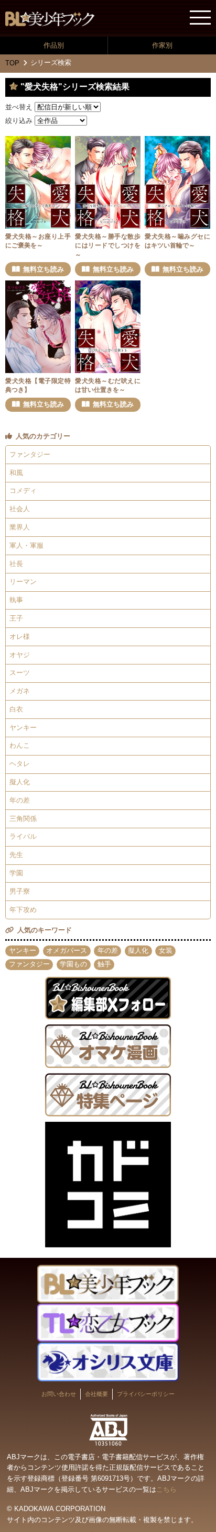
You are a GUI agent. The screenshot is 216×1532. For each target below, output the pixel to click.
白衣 (16, 709)
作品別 (54, 45)
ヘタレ (19, 764)
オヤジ (19, 655)
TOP (12, 63)
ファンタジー (29, 454)
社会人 (19, 509)
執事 (16, 600)
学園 (16, 873)
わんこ (19, 745)
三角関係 (23, 819)
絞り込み (19, 121)
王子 (16, 618)
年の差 (19, 800)
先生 (16, 855)
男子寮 (19, 891)
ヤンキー (23, 727)
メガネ (19, 691)
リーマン (23, 581)
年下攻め (23, 910)
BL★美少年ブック (49, 19)
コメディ (23, 490)
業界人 (19, 527)
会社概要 (96, 1394)
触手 (104, 964)
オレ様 (19, 636)
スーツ (19, 673)
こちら (166, 1489)
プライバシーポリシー (146, 1394)
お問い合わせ (58, 1394)
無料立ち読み (43, 269)
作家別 (162, 45)
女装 (165, 950)
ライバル (23, 836)
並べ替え (19, 107)
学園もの (73, 964)
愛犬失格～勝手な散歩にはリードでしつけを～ (108, 245)
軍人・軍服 (26, 545)
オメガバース (66, 950)
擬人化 (19, 782)
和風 (16, 473)
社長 (16, 564)
